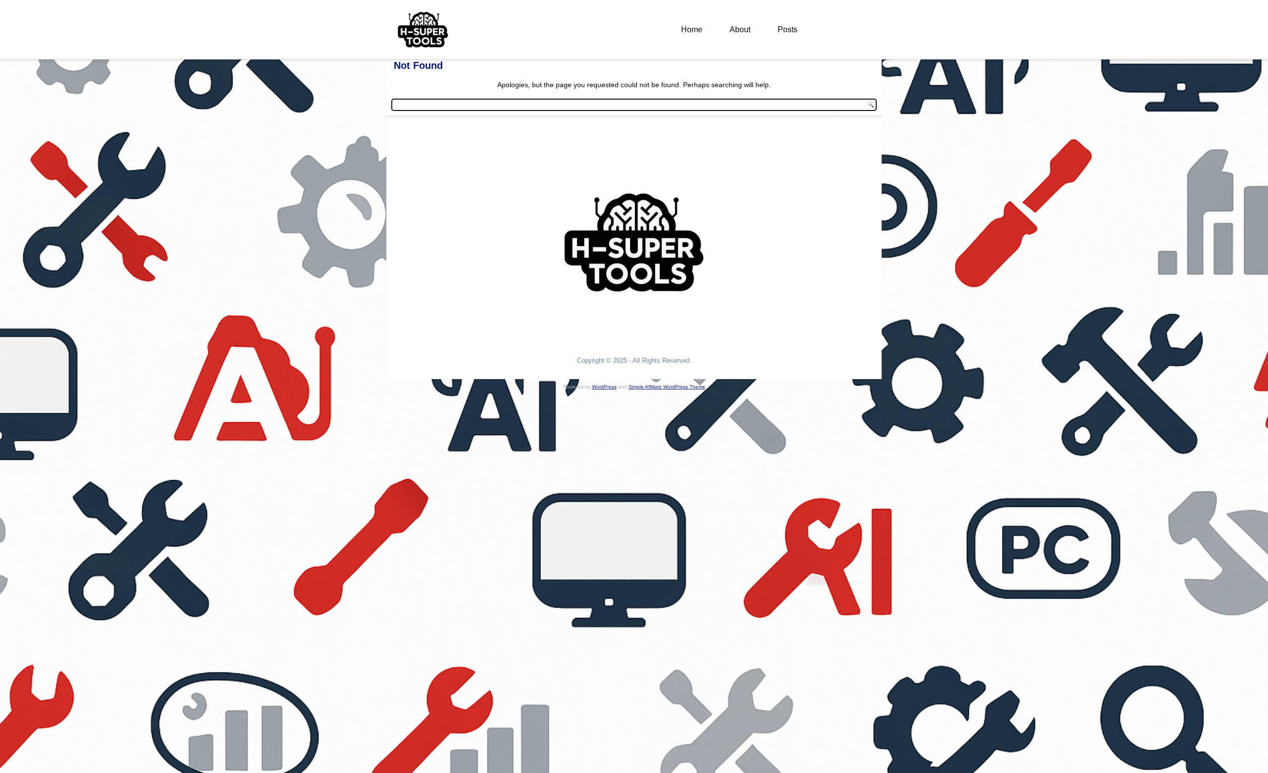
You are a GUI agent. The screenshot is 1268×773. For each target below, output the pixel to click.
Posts (787, 29)
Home (691, 29)
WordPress (604, 386)
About (740, 29)
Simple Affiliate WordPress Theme (667, 386)
